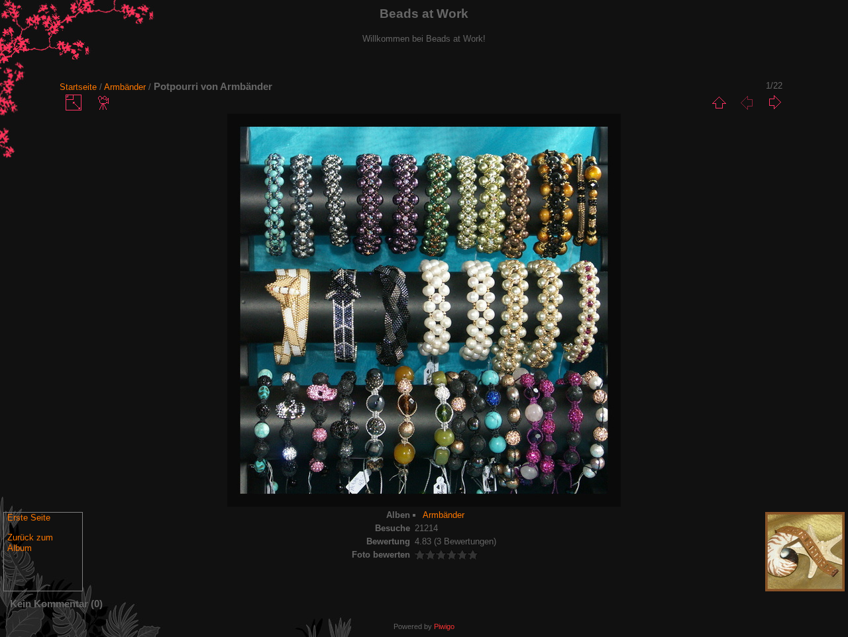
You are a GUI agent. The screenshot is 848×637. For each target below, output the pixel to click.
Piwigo (444, 626)
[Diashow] (104, 102)
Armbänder (125, 87)
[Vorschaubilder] (719, 102)
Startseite (78, 87)
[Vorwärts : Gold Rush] (774, 102)
